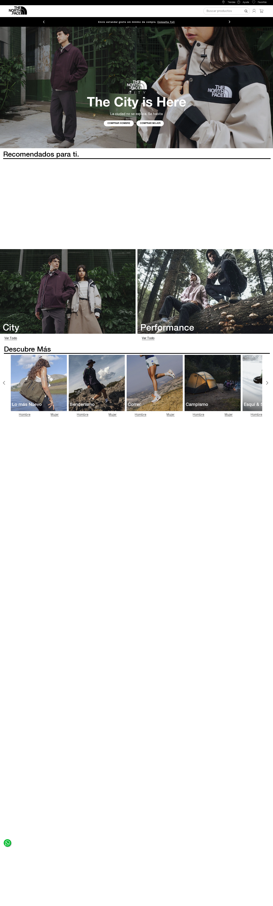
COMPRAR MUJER (150, 123)
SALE (186, 11)
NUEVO (167, 11)
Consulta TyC (166, 22)
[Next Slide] (229, 21)
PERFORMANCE (136, 11)
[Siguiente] (267, 382)
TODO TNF (90, 11)
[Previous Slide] (44, 21)
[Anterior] (4, 382)
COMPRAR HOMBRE (118, 123)
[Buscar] (246, 11)
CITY (111, 11)
